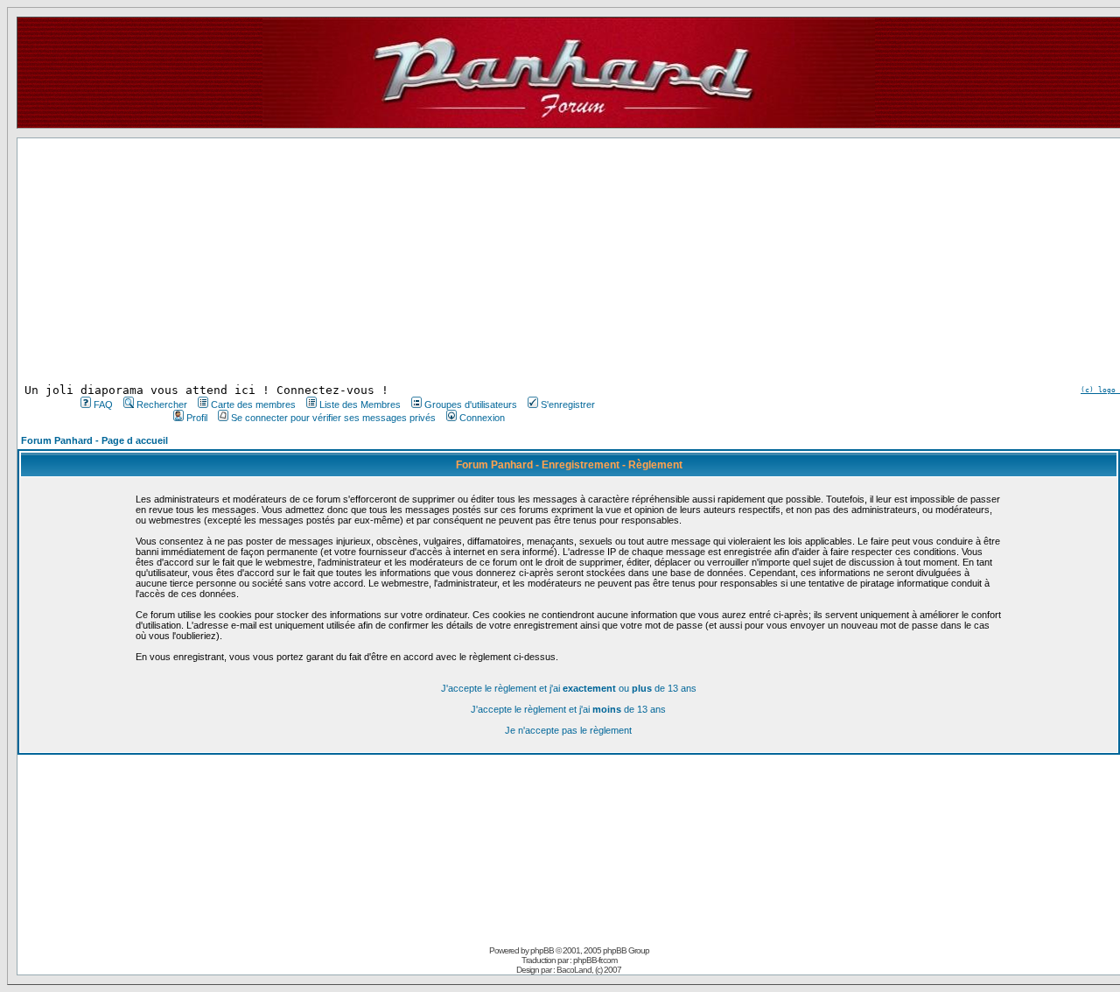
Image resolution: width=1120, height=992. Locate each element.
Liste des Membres (360, 404)
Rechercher (161, 404)
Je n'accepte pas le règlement (568, 730)
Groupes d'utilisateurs (470, 404)
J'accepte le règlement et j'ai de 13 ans (568, 709)
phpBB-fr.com (595, 960)
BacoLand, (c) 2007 (588, 969)
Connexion (482, 417)
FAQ (103, 404)
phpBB (542, 950)
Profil (196, 417)
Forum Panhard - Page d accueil (94, 440)
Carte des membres (253, 404)
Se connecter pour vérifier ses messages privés (333, 417)
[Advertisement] (336, 261)
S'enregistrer (568, 404)
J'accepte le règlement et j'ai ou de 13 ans (568, 688)
